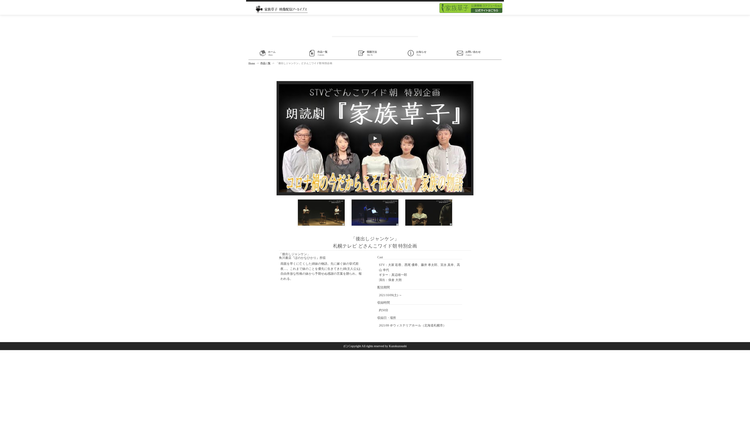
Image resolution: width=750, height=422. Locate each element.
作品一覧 (265, 63)
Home (251, 63)
